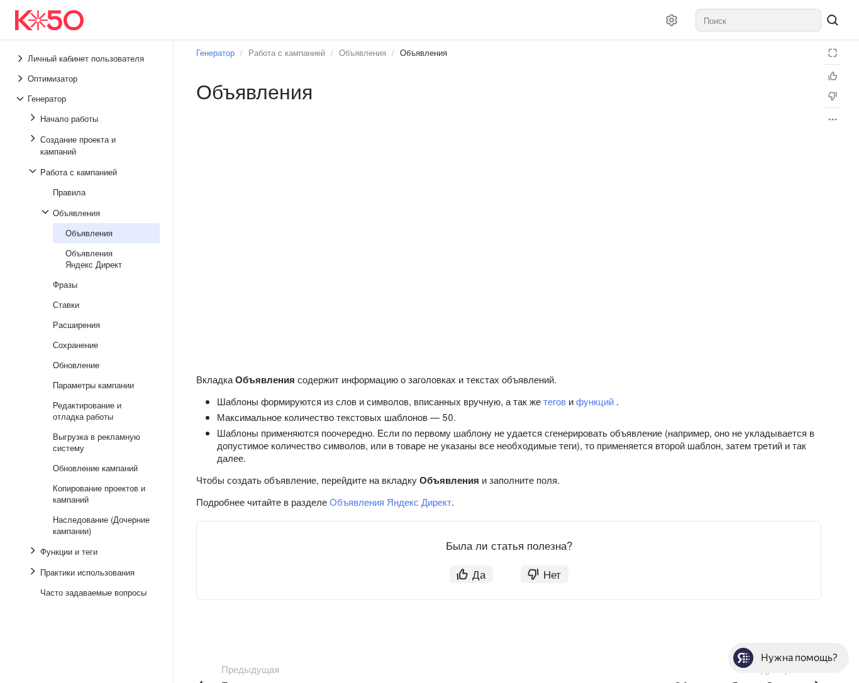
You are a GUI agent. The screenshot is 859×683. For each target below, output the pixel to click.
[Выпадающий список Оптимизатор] (21, 78)
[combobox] (758, 20)
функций (595, 401)
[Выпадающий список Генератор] (21, 98)
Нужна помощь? (799, 658)
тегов (554, 401)
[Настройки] (671, 20)
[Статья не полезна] (832, 96)
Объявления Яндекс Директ (391, 501)
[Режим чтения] (832, 53)
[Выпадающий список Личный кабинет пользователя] (21, 58)
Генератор (215, 52)
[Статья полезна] (832, 76)
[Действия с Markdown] (832, 119)
